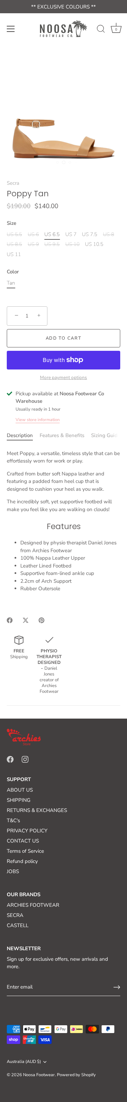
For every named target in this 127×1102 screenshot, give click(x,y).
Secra (13, 183)
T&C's (13, 820)
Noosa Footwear (39, 1075)
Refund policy (22, 861)
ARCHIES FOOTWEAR (33, 905)
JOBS (13, 871)
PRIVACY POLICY (27, 830)
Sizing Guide (105, 435)
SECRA (15, 915)
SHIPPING (18, 800)
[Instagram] (25, 759)
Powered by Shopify (76, 1075)
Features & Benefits (62, 435)
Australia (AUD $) (24, 1062)
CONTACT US (23, 840)
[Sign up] (116, 987)
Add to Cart (64, 338)
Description (20, 435)
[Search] (100, 29)
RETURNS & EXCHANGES (37, 810)
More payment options (63, 377)
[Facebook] (10, 759)
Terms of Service (25, 851)
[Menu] (10, 28)
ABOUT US (20, 790)
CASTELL (17, 925)
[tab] (23, 435)
